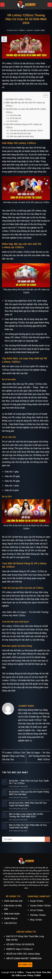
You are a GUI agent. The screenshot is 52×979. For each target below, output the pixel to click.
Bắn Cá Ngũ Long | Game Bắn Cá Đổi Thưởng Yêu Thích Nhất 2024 (26, 815)
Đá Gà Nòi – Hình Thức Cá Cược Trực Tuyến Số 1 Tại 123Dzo (29, 782)
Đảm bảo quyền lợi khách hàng (22, 136)
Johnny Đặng (39, 30)
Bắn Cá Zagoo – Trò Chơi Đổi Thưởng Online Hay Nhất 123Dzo (38, 756)
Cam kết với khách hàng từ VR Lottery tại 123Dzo (23, 126)
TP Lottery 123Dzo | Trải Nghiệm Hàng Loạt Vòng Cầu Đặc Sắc (13, 756)
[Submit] (47, 839)
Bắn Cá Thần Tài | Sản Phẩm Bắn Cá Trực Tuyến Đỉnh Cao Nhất (28, 826)
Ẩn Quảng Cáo (25, 965)
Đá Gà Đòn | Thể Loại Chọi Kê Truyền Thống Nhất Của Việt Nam (29, 793)
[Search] (49, 5)
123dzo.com (37, 70)
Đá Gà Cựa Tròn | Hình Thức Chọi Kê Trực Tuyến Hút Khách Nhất (28, 804)
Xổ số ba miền (15, 115)
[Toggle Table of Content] (44, 95)
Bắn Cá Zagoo (19, 612)
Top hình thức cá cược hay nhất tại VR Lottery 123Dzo (25, 110)
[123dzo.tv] (26, 4)
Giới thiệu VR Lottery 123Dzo (18, 99)
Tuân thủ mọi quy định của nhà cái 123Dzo (26, 130)
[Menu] (2, 5)
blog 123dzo (19, 322)
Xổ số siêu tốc (15, 118)
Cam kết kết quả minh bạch (20, 133)
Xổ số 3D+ (14, 121)
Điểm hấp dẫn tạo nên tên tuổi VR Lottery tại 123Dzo (25, 104)
